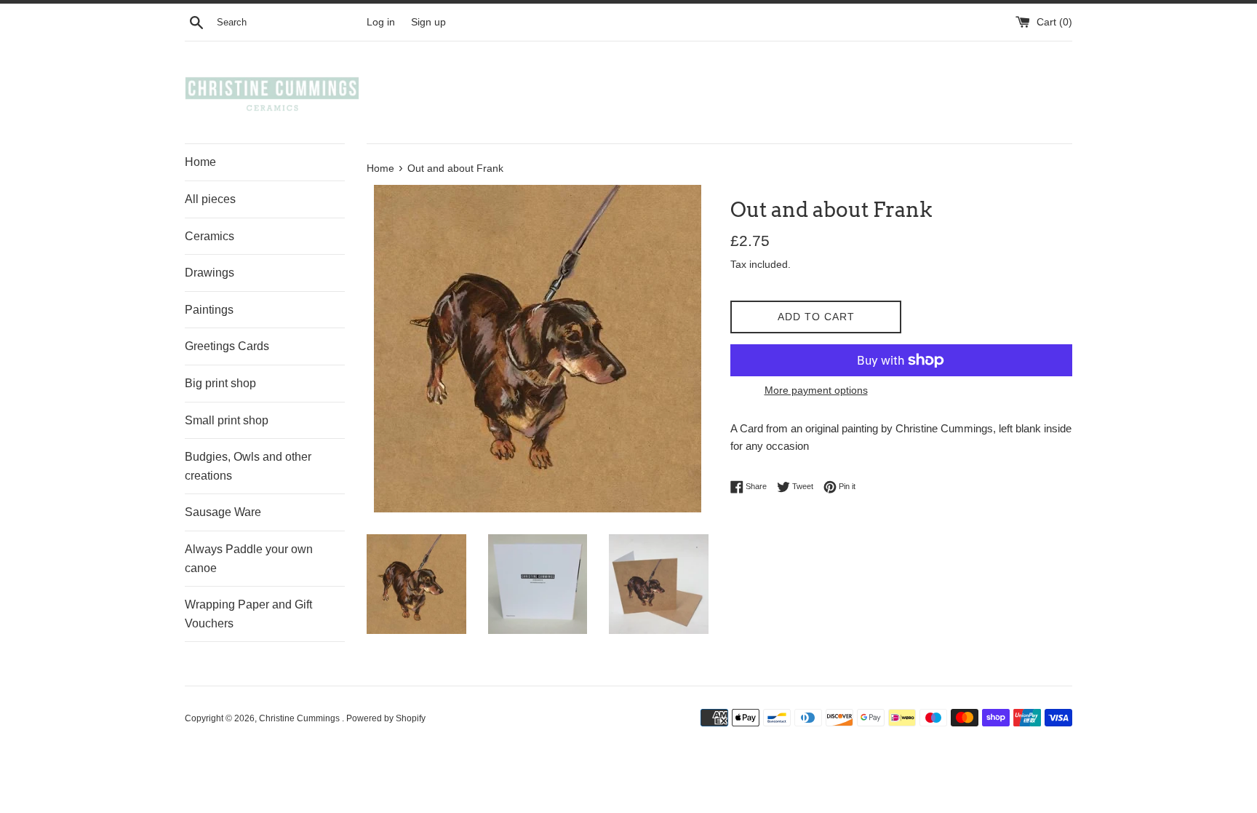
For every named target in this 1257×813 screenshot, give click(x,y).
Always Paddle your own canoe (249, 558)
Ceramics (209, 236)
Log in (381, 22)
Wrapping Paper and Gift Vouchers (248, 614)
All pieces (210, 199)
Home (200, 162)
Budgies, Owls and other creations (248, 466)
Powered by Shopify (386, 718)
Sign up (428, 22)
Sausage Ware (223, 512)
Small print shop (226, 420)
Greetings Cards (227, 346)
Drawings (209, 272)
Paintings (209, 310)
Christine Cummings (300, 718)
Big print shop (220, 383)
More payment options (816, 390)
